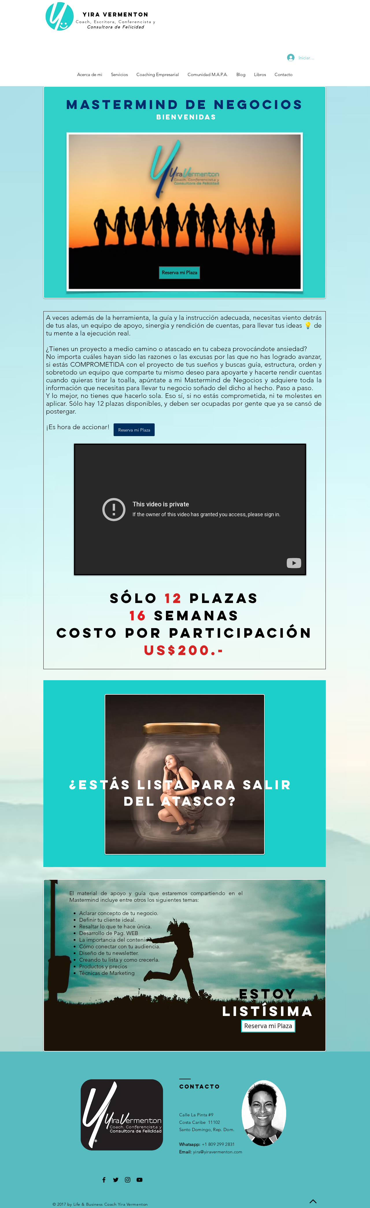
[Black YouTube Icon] (139, 1179)
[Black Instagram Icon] (127, 1179)
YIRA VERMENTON (116, 14)
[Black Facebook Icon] (104, 1179)
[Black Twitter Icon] (115, 1179)
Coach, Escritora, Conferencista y (116, 21)
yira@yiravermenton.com (218, 1151)
